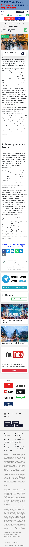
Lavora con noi (9, 425)
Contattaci (7, 422)
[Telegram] (21, 251)
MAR (16, 534)
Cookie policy (7, 542)
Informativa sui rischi (9, 534)
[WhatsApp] (17, 251)
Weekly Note (22, 23)
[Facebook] (4, 251)
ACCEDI (26, 11)
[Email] (4, 254)
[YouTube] (5, 413)
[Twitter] (8, 251)
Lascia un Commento (20, 299)
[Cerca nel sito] (27, 15)
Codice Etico (18, 540)
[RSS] (8, 416)
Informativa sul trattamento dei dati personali (12, 537)
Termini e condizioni (9, 540)
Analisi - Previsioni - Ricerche (8, 23)
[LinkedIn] (12, 251)
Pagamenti (19, 425)
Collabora (15, 422)
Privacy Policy (14, 542)
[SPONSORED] (14, 41)
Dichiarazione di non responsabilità (12, 532)
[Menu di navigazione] (2, 15)
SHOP (2, 11)
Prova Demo (20, 18)
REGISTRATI (20, 11)
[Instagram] (12, 413)
